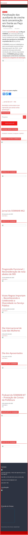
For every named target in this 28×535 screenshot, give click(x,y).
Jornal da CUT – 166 (9, 102)
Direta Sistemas (10, 526)
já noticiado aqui (13, 32)
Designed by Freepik (16, 526)
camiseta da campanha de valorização (13, 58)
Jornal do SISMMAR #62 (13, 210)
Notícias (4, 12)
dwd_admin (17, 28)
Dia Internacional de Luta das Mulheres (12, 329)
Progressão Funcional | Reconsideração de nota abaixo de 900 (13, 272)
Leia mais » (5, 216)
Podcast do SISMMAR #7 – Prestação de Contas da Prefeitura (14, 397)
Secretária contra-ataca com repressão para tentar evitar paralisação (11, 107)
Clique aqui (5, 90)
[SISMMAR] (3, 3)
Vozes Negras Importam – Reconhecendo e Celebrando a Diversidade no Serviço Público (13, 300)
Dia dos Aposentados (12, 353)
